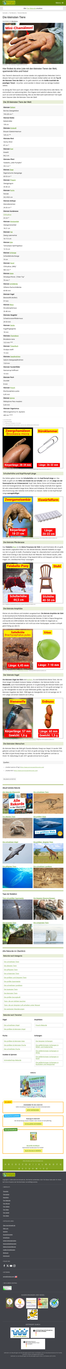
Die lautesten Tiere (11, 989)
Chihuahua (7, 214)
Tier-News (6, 1216)
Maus (12, 305)
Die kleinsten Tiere (10, 993)
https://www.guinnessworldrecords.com (31, 767)
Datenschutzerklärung (9, 1247)
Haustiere (6, 1197)
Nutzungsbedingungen (9, 1244)
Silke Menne (14, 21)
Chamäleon (14, 336)
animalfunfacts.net (8, 1276)
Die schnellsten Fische (12, 1049)
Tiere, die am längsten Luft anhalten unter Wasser (22, 1005)
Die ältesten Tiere (10, 966)
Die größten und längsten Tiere (15, 977)
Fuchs (12, 190)
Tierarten (5, 1191)
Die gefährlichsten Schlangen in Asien (47, 1058)
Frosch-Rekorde (41, 1025)
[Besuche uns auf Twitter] (7, 1265)
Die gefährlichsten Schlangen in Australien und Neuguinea (47, 1063)
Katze (11, 273)
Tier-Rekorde (31, 8)
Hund (12, 263)
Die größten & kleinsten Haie (14, 1041)
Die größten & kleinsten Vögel (14, 1029)
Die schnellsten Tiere (11, 962)
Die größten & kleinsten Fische (15, 1045)
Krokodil (13, 128)
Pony (14, 547)
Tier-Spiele (6, 1213)
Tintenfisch (14, 346)
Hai (11, 232)
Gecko (12, 325)
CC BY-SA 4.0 (21, 739)
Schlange (13, 253)
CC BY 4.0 (14, 670)
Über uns (5, 1228)
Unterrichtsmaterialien (9, 1241)
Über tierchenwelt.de (9, 1225)
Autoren (5, 1231)
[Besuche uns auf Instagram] (14, 1265)
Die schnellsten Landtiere (13, 985)
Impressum (6, 1256)
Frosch (12, 388)
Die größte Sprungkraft (12, 997)
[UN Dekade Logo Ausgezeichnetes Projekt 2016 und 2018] (43, 1303)
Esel (11, 149)
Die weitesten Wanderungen (14, 1009)
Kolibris (29, 680)
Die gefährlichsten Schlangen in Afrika (47, 1052)
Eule (11, 242)
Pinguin (13, 180)
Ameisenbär (14, 221)
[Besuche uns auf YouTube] (11, 1265)
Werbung (5, 1253)
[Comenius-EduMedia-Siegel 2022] (20, 1303)
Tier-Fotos (6, 1209)
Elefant (12, 107)
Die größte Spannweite (12, 981)
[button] (59, 3)
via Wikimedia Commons (33, 538)
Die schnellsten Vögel (12, 1025)
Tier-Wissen (6, 1203)
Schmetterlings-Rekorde (12, 1060)
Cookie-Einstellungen (9, 1250)
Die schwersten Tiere (11, 973)
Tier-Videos (6, 1206)
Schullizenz (6, 1237)
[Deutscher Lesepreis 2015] (31, 1303)
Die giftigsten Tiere (11, 970)
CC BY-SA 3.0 (25, 538)
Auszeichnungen (8, 1234)
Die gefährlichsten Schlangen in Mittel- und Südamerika (47, 1046)
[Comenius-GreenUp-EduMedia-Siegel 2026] (10, 1303)
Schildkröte (14, 284)
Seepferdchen (15, 356)
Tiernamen (6, 1194)
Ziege (11, 170)
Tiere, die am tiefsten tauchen (15, 1001)
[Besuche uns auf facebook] (4, 1265)
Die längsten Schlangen (44, 1041)
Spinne (12, 398)
